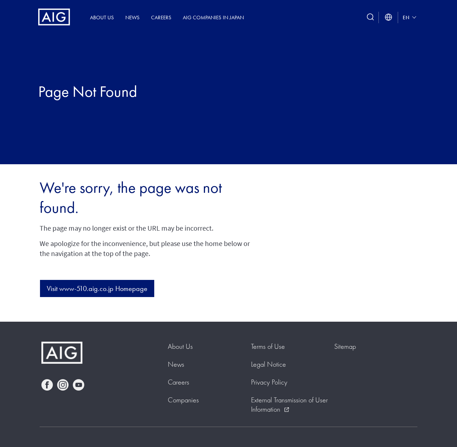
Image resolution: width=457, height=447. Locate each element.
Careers (161, 17)
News (132, 17)
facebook (47, 385)
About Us (102, 17)
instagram (63, 385)
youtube (78, 385)
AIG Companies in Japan (213, 17)
